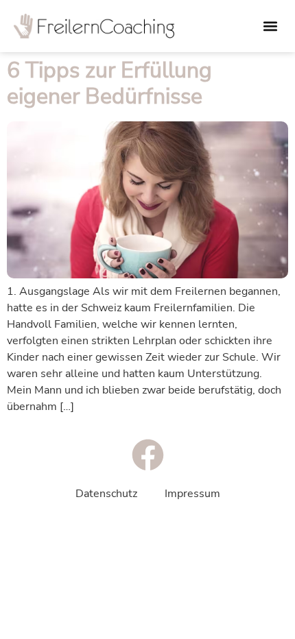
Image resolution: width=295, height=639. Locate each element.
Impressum (192, 493)
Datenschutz (106, 493)
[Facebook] (148, 455)
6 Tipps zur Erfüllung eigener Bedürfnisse (109, 83)
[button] (270, 26)
